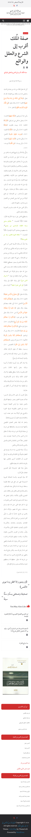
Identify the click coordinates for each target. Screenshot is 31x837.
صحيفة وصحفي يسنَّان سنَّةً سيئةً (15, 597)
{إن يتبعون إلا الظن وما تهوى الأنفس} (14, 584)
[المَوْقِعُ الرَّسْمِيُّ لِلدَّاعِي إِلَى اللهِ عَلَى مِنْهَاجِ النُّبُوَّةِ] (28, 21)
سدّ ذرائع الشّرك (23, 643)
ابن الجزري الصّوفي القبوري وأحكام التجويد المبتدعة (16, 615)
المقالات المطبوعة (26, 33)
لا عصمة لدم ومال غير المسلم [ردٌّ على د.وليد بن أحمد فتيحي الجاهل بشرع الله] (16, 630)
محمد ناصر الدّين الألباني (23, 769)
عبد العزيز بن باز (25, 763)
